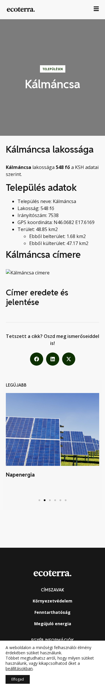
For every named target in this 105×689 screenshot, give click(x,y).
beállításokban (19, 668)
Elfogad (17, 679)
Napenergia (20, 474)
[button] (36, 359)
